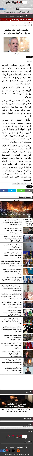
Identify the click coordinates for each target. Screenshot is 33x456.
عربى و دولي (27, 22)
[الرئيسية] (26, 16)
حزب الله (20, 183)
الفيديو (28, 391)
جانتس (14, 183)
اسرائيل (26, 183)
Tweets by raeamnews (27, 426)
